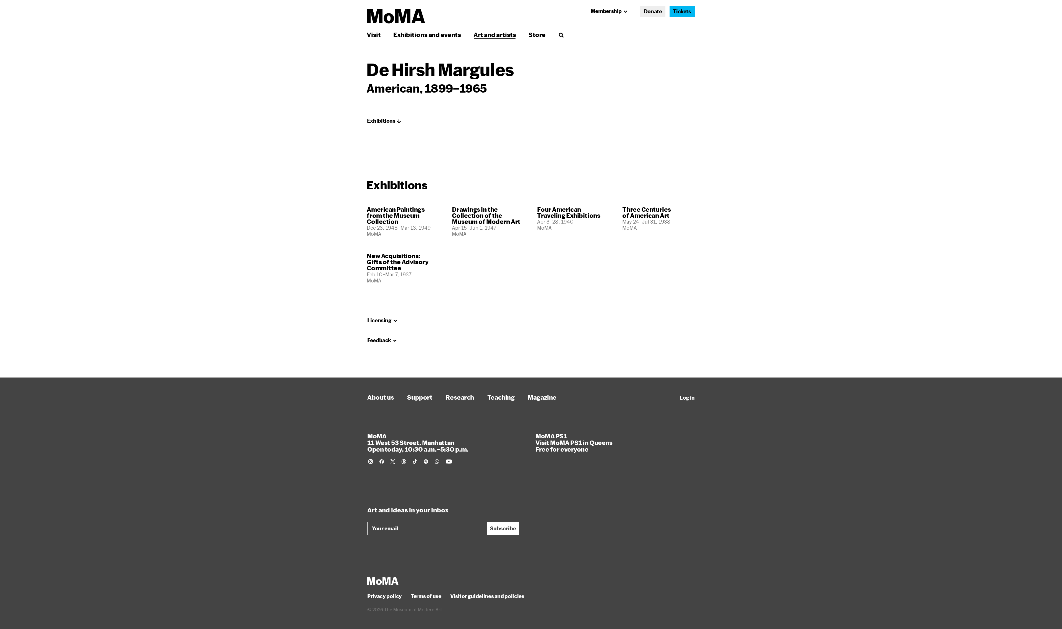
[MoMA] (383, 581)
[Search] (561, 34)
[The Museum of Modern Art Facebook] (381, 461)
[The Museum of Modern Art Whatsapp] (436, 461)
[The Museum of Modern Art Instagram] (370, 461)
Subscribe (503, 528)
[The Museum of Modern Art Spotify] (425, 461)
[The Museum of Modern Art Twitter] (392, 461)
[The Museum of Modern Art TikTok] (414, 461)
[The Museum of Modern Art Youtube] (448, 461)
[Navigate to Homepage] (396, 16)
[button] (384, 121)
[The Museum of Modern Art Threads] (403, 461)
